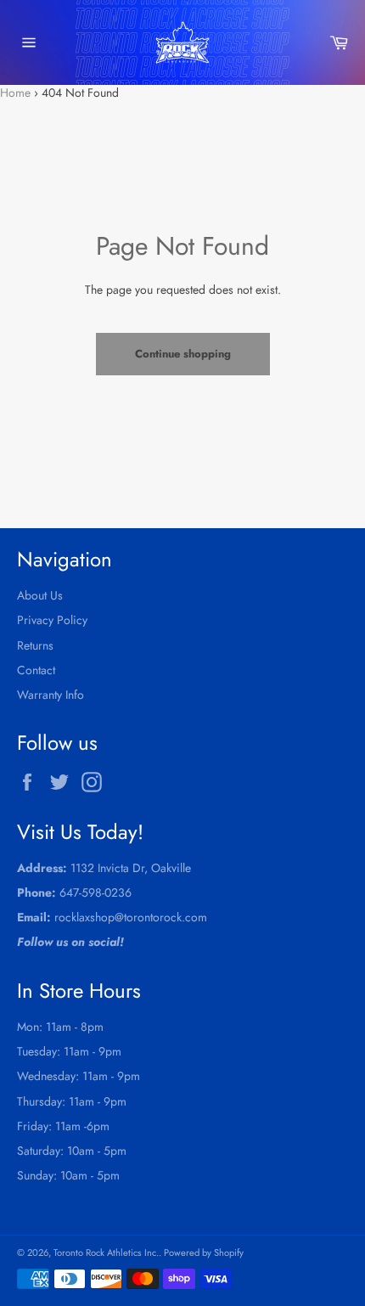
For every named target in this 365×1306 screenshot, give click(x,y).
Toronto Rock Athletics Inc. (106, 1252)
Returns (35, 645)
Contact (36, 669)
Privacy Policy (52, 619)
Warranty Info (50, 694)
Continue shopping (183, 354)
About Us (40, 595)
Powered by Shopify (204, 1252)
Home (15, 92)
